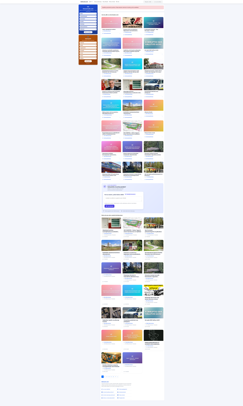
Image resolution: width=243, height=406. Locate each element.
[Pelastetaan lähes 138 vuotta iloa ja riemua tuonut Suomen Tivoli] (111, 171)
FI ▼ (92, 1)
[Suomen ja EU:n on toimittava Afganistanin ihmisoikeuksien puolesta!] (132, 26)
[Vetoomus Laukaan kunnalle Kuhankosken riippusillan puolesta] (153, 150)
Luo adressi (110, 206)
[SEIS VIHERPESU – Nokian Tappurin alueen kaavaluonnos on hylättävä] (132, 130)
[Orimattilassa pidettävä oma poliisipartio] (153, 88)
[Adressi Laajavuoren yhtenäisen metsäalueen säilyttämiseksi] (132, 150)
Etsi (118, 1)
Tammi (88, 55)
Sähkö (88, 13)
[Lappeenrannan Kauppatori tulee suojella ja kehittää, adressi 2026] (132, 68)
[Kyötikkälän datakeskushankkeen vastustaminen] (132, 109)
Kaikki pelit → (88, 61)
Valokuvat (88, 29)
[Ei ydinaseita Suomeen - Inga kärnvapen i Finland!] (153, 26)
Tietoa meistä (112, 1)
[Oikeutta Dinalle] (153, 109)
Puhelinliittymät (88, 16)
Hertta (88, 53)
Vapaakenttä (88, 47)
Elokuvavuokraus (88, 26)
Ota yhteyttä (105, 1)
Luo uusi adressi (157, 1)
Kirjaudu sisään (148, 1)
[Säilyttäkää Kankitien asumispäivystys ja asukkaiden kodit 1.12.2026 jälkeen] (132, 88)
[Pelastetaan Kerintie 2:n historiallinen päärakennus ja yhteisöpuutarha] (132, 171)
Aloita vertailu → (88, 32)
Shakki (88, 45)
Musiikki (88, 21)
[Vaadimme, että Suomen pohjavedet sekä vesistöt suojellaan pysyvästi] (132, 47)
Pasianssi (88, 42)
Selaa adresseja (98, 1)
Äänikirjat (88, 24)
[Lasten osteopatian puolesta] (111, 26)
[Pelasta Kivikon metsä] (153, 129)
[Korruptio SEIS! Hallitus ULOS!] (153, 47)
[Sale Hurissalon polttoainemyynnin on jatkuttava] (153, 171)
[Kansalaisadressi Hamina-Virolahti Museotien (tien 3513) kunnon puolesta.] (111, 68)
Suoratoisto (88, 18)
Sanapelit (88, 50)
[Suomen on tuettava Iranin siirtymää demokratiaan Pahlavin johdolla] (111, 88)
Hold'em (88, 58)
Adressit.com (84, 1)
